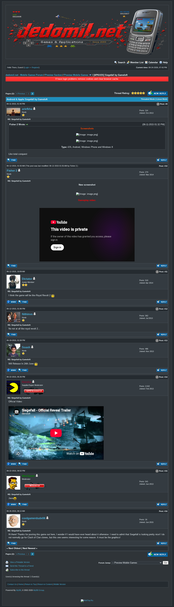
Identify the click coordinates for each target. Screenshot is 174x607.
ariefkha (27, 109)
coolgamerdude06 (33, 518)
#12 (165, 309)
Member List (136, 62)
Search (121, 62)
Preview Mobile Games (76, 75)
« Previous (20, 94)
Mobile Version (60, 584)
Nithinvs (27, 314)
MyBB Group (38, 590)
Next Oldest (14, 548)
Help (165, 62)
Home (20, 584)
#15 (165, 471)
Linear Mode (161, 99)
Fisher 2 (73, 166)
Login (26, 67)
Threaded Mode (148, 99)
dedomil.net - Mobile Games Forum (24, 75)
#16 (165, 511)
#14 (165, 377)
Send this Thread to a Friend (21, 566)
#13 (165, 340)
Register (35, 67)
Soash (26, 347)
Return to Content (45, 584)
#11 (165, 272)
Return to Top (30, 584)
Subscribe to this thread (20, 570)
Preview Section (53, 75)
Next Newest (29, 548)
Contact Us (12, 584)
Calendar (153, 62)
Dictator (27, 278)
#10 (165, 166)
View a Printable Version (20, 562)
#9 (166, 104)
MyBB (18, 590)
